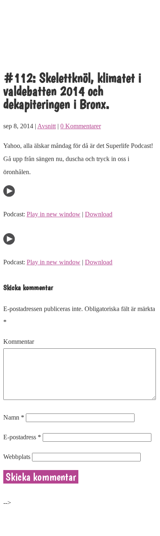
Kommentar (18, 341)
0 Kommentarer (80, 126)
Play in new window (53, 214)
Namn (13, 417)
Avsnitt (46, 126)
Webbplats (16, 456)
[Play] (9, 194)
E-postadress (22, 437)
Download (98, 214)
